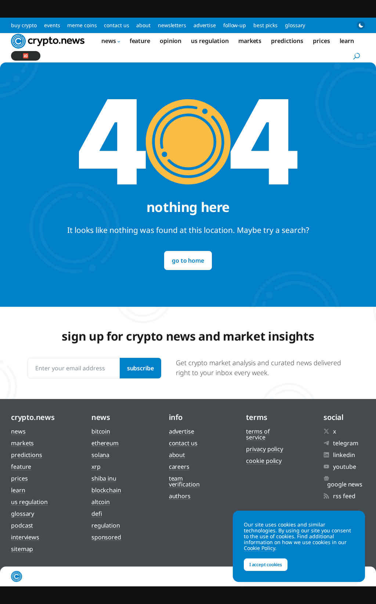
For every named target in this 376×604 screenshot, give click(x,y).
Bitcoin (100, 431)
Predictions (287, 41)
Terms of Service (258, 434)
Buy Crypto (24, 25)
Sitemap (22, 549)
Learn (347, 41)
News (108, 41)
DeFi (96, 514)
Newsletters (172, 25)
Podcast (22, 525)
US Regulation (210, 41)
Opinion (170, 41)
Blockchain (106, 490)
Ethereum (105, 443)
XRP (96, 467)
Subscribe (140, 368)
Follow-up (234, 25)
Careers (179, 467)
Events (52, 25)
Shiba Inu (103, 478)
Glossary (295, 25)
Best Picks (265, 25)
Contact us (116, 25)
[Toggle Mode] (361, 25)
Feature (140, 41)
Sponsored (106, 537)
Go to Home (188, 260)
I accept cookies (265, 564)
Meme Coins (82, 25)
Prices (321, 41)
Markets (249, 41)
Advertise (205, 25)
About (143, 25)
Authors (180, 496)
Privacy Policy (264, 449)
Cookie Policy (264, 461)
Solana (100, 455)
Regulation (105, 525)
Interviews (25, 537)
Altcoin (100, 502)
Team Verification (184, 481)
